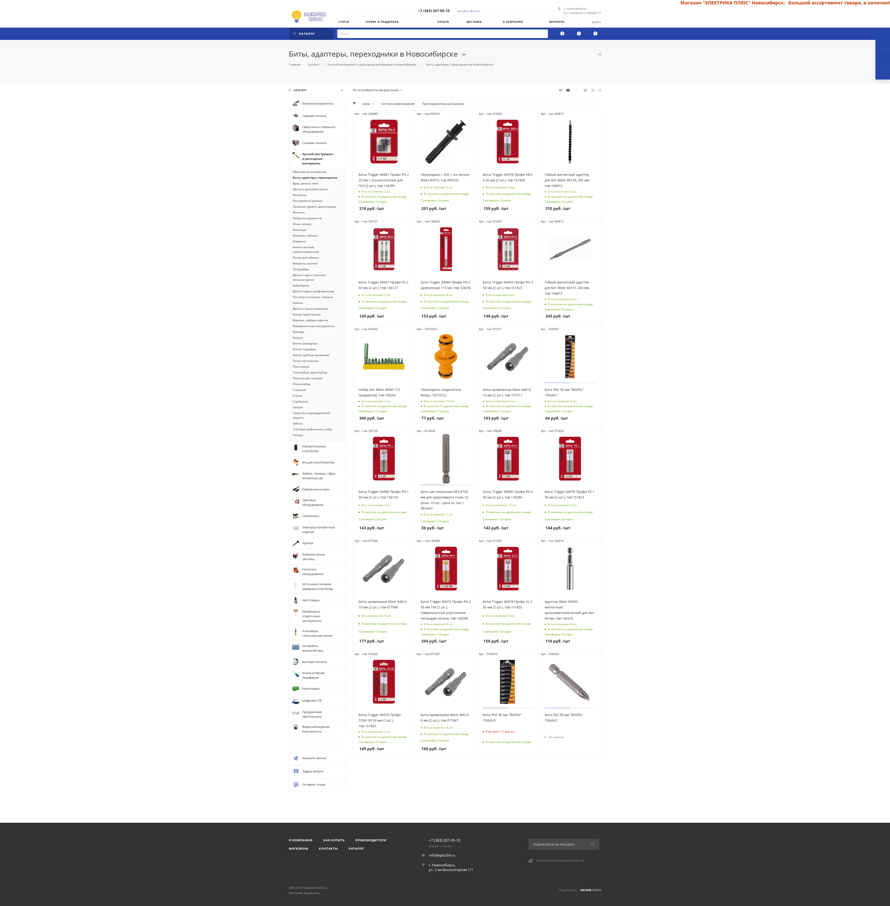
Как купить (334, 840)
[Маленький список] (560, 90)
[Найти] (543, 33)
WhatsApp (317, 864)
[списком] (592, 90)
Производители (370, 840)
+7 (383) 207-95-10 (434, 10)
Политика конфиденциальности (560, 860)
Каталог (356, 848)
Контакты (328, 848)
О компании (301, 840)
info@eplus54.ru (442, 855)
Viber (306, 864)
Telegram (294, 864)
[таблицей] (600, 90)
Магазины (298, 848)
